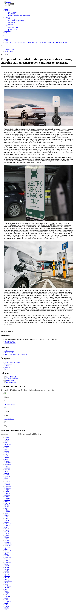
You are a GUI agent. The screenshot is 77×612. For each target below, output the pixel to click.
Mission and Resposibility (16, 20)
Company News (13, 27)
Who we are (11, 19)
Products (7, 10)
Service (10, 24)
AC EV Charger (13, 12)
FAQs (6, 369)
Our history (11, 22)
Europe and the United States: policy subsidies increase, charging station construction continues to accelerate (37, 42)
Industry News (12, 29)
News (6, 26)
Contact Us (8, 32)
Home (6, 9)
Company (7, 17)
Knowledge (8, 31)
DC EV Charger (13, 14)
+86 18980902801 (10, 343)
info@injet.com (9, 341)
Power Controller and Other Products (19, 15)
